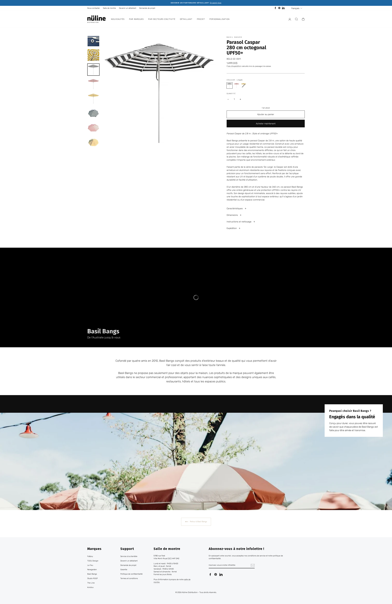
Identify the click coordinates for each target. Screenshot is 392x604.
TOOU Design (92, 561)
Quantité (231, 94)
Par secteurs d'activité (161, 19)
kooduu (90, 587)
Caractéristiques (235, 208)
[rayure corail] (236, 85)
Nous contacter (93, 8)
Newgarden (92, 569)
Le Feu (90, 565)
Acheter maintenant (265, 123)
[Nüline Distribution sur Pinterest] (215, 574)
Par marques (136, 19)
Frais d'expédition (234, 66)
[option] (196, 3)
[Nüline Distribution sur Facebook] (210, 574)
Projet (201, 19)
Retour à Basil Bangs (198, 521)
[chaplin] (229, 85)
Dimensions (232, 215)
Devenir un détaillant (127, 8)
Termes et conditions (129, 578)
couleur (234, 80)
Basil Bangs (234, 37)
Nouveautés (117, 19)
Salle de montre (109, 8)
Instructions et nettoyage (239, 221)
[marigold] (244, 85)
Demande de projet (147, 8)
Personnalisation (219, 19)
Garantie (123, 569)
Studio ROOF (92, 578)
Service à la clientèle (128, 556)
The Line (91, 583)
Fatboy (90, 556)
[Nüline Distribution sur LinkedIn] (220, 574)
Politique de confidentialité (131, 574)
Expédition (232, 228)
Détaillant (186, 19)
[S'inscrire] (253, 565)
